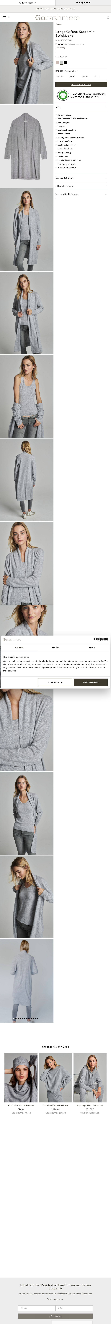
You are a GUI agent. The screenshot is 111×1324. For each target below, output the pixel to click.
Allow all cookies (91, 682)
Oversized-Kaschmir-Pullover (55, 1105)
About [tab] (92, 647)
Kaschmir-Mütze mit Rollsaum (21, 1105)
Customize (53, 682)
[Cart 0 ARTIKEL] (108, 17)
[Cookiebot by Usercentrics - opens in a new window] (96, 639)
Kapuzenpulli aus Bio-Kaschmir (90, 1105)
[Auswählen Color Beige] (57, 63)
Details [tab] (55, 647)
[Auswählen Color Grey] (61, 63)
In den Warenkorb (81, 85)
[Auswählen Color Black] (65, 63)
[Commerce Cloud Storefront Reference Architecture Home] (57, 17)
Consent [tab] (19, 647)
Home (58, 24)
